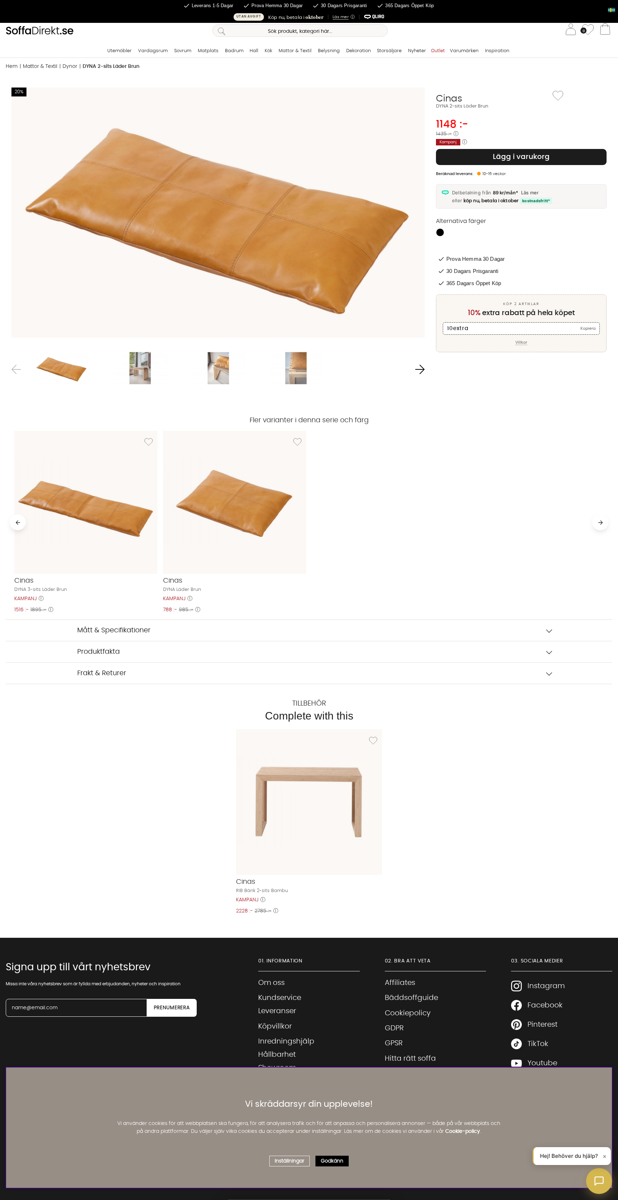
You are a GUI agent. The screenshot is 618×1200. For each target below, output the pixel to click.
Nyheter (417, 51)
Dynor (70, 66)
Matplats (208, 51)
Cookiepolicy (408, 1013)
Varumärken (464, 51)
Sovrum (182, 51)
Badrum (234, 51)
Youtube (542, 1063)
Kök (268, 51)
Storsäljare (389, 51)
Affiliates (400, 982)
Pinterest (543, 1024)
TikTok (538, 1043)
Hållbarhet (277, 1054)
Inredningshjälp (286, 1041)
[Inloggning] (571, 30)
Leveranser (277, 1011)
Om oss (271, 982)
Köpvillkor (275, 1026)
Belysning (329, 51)
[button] (309, 17)
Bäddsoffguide (411, 997)
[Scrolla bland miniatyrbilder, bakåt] (16, 369)
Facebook (545, 1005)
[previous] (18, 522)
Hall (254, 51)
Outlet (438, 51)
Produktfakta (98, 651)
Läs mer (530, 192)
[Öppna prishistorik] (455, 134)
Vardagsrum (153, 51)
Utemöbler (119, 51)
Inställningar (289, 1161)
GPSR (394, 1043)
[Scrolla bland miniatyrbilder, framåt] (419, 369)
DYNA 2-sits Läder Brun (111, 66)
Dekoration (358, 51)
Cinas (449, 98)
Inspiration (497, 51)
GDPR (394, 1028)
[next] (600, 522)
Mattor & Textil (295, 51)
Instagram (546, 986)
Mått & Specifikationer (114, 630)
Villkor (521, 342)
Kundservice (279, 997)
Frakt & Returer (101, 673)
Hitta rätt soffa (410, 1058)
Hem (12, 66)
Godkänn (332, 1161)
